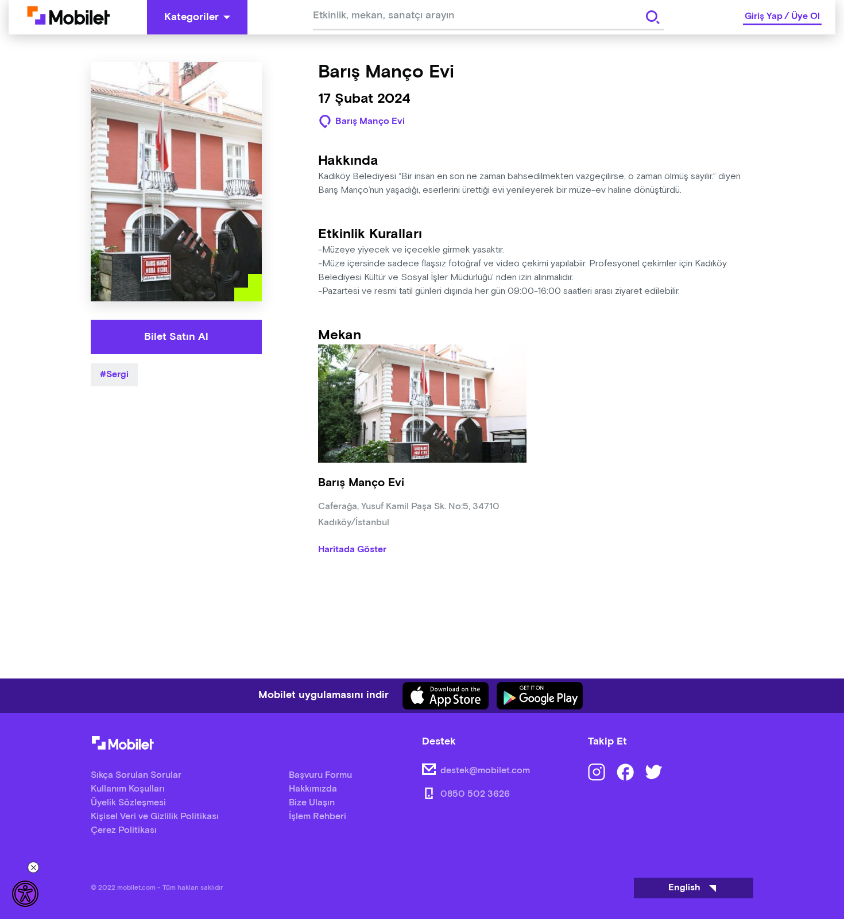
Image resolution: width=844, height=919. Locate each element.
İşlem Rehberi (317, 817)
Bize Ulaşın (312, 803)
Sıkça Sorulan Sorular (136, 775)
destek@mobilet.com (485, 771)
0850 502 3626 (475, 794)
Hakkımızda (313, 789)
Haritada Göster (352, 550)
